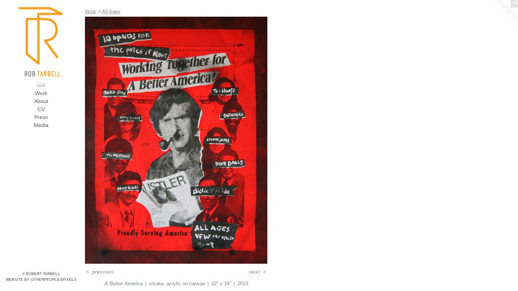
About (41, 101)
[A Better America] (176, 140)
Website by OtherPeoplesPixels (41, 279)
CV (41, 109)
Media (41, 125)
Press (41, 117)
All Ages (111, 11)
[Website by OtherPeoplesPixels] (503, 15)
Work (41, 93)
